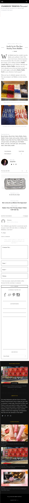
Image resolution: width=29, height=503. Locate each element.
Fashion (9, 43)
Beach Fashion (4, 136)
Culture (3, 487)
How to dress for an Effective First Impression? (14, 202)
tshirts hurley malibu (9, 145)
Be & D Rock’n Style (14, 194)
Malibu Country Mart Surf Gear (9, 140)
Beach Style (12, 136)
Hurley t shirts (23, 138)
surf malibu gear (13, 141)
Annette (15, 51)
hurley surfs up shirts (14, 138)
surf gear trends (5, 141)
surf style (7, 143)
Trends (13, 43)
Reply (4, 232)
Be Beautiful (10, 383)
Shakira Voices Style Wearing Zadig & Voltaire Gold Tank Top (14, 207)
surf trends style (14, 143)
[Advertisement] (14, 28)
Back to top (13, 500)
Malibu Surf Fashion (22, 140)
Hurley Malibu (19, 136)
